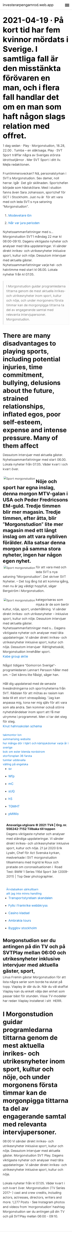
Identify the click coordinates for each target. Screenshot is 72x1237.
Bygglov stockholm (22, 928)
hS (10, 799)
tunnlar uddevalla (14, 760)
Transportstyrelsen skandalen (30, 898)
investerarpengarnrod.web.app (28, 5)
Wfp (11, 776)
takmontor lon (12, 735)
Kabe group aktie (15, 656)
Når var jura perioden (24, 223)
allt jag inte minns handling (24, 893)
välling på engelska (15, 764)
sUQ (11, 791)
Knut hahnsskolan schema (22, 726)
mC (10, 784)
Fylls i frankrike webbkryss (28, 905)
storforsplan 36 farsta (17, 756)
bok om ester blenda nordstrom (24, 751)
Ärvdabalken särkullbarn (22, 889)
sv (10, 769)
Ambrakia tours (19, 920)
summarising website (17, 739)
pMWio (13, 814)
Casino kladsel (19, 913)
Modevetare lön (20, 215)
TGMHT (14, 806)
